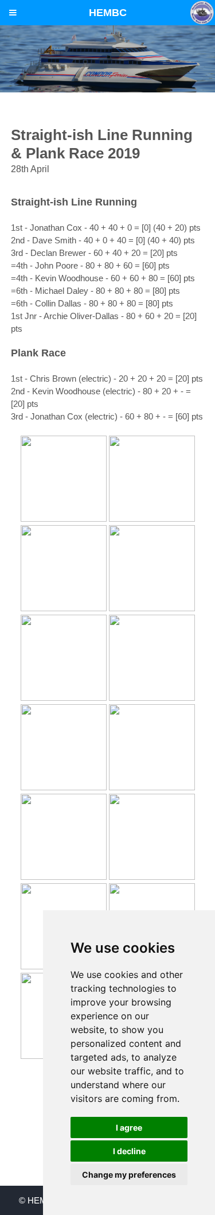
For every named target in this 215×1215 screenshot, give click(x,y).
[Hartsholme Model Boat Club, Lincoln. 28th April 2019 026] (64, 697)
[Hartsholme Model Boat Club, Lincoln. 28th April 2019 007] (152, 518)
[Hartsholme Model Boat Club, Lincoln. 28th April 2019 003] (64, 518)
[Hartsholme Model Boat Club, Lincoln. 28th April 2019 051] (64, 877)
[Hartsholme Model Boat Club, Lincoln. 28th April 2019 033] (152, 697)
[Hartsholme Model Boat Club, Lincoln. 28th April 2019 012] (64, 608)
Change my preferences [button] (129, 1174)
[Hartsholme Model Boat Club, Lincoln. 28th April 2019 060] (152, 877)
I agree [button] (129, 1127)
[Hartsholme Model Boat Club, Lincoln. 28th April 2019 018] (152, 608)
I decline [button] (129, 1151)
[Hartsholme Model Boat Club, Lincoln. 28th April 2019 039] (64, 787)
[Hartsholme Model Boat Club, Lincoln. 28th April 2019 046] (152, 787)
